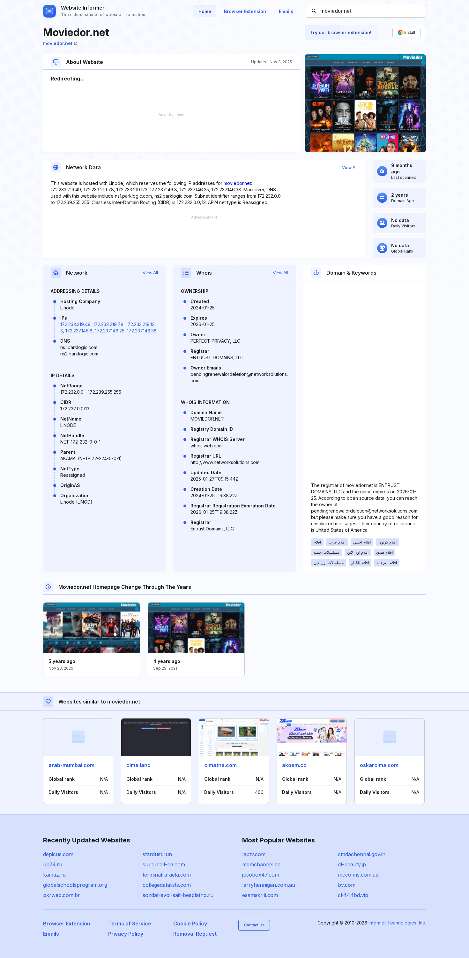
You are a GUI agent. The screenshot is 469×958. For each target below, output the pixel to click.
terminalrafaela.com (167, 874)
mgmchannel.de (261, 864)
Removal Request (195, 934)
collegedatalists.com (167, 885)
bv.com (346, 885)
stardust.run (157, 854)
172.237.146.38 (142, 330)
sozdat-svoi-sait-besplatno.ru (178, 895)
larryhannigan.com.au (268, 885)
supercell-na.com (164, 864)
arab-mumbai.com (71, 765)
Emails (286, 11)
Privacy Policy (125, 934)
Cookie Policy (190, 923)
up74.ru (52, 864)
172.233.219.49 (75, 324)
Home (204, 11)
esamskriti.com (260, 895)
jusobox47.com (260, 874)
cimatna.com (220, 765)
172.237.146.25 (109, 330)
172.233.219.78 (108, 324)
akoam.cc (294, 765)
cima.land (138, 765)
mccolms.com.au (358, 874)
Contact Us (254, 925)
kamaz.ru (54, 874)
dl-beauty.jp (352, 864)
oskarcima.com (379, 765)
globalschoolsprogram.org (75, 885)
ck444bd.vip (353, 895)
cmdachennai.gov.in (361, 854)
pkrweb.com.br (61, 895)
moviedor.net (57, 43)
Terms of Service (129, 923)
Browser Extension (245, 11)
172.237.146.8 (79, 330)
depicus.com (58, 854)
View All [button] (349, 167)
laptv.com (253, 854)
